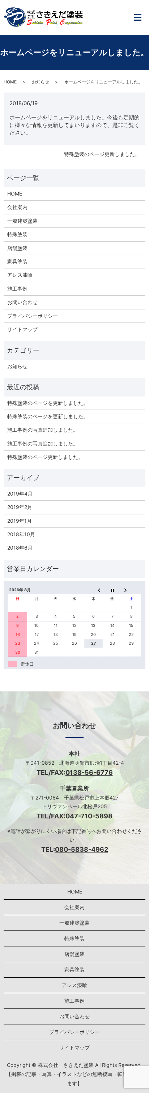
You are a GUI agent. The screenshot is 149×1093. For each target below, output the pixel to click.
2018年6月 (20, 548)
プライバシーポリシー (32, 316)
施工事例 (17, 288)
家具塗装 (17, 261)
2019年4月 (20, 493)
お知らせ (40, 82)
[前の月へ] (93, 590)
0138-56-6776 (89, 772)
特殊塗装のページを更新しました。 (47, 403)
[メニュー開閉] (137, 17)
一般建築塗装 (22, 221)
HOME (10, 82)
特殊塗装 (17, 234)
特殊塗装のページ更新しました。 (102, 154)
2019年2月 (19, 507)
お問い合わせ (22, 302)
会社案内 (17, 207)
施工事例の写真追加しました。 (42, 430)
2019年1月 (19, 521)
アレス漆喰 (20, 275)
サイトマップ (22, 329)
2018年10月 (21, 534)
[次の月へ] (131, 590)
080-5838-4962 (81, 849)
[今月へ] (112, 590)
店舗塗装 (17, 248)
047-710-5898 (88, 816)
